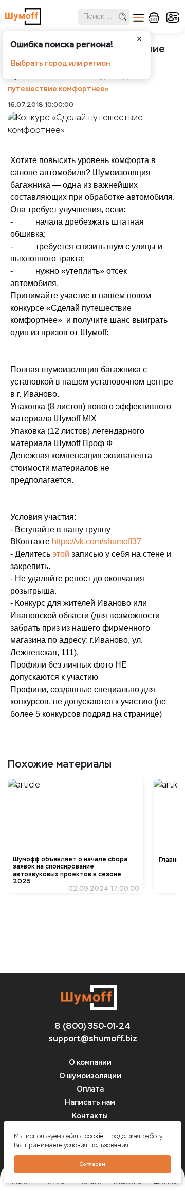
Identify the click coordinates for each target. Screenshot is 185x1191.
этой (60, 554)
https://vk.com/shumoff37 (96, 541)
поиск (123, 17)
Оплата (90, 1089)
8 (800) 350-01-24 (92, 1026)
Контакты (90, 1116)
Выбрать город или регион (60, 63)
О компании (90, 1062)
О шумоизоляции (90, 1076)
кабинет (172, 17)
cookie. (94, 1136)
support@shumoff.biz (92, 1038)
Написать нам (90, 1102)
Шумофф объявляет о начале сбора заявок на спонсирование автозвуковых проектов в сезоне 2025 (70, 870)
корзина (153, 17)
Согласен (92, 1164)
